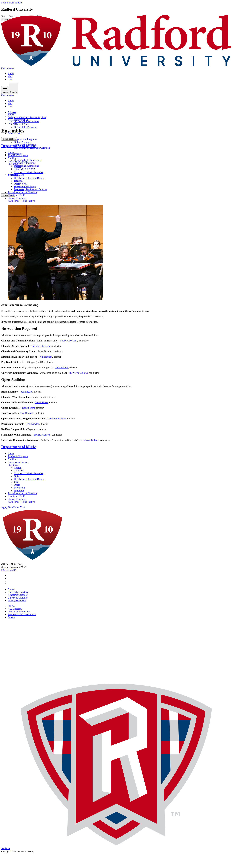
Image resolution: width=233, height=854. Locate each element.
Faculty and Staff (16, 195)
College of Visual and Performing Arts (27, 117)
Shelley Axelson (68, 340)
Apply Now (7, 507)
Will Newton (45, 356)
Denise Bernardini (57, 418)
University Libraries (18, 597)
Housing (18, 180)
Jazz (16, 181)
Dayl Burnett (26, 413)
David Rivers (41, 402)
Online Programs (22, 142)
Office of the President (25, 127)
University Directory (18, 592)
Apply (11, 73)
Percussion (19, 186)
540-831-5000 (8, 569)
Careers (11, 617)
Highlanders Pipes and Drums (29, 178)
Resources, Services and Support (30, 189)
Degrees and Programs (25, 139)
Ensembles (13, 123)
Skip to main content (11, 2)
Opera (17, 183)
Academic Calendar (17, 594)
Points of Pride (21, 124)
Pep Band (19, 189)
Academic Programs (18, 155)
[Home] (116, 65)
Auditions (12, 158)
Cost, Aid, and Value (24, 168)
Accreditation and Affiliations (22, 192)
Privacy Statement (17, 600)
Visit (10, 76)
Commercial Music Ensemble (28, 172)
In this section (9, 139)
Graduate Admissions (24, 163)
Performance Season (18, 161)
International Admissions (26, 165)
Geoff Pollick (61, 367)
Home (11, 114)
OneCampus (7, 68)
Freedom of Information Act (22, 614)
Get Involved (20, 183)
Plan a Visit (19, 507)
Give (10, 79)
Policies (11, 606)
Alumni (11, 589)
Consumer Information (19, 611)
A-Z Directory (15, 608)
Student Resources (17, 198)
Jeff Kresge (26, 391)
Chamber (18, 169)
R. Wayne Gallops (78, 373)
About (12, 112)
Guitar (17, 175)
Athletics (5, 848)
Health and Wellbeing (25, 186)
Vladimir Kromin (41, 346)
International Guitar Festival (22, 201)
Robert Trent (28, 407)
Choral (17, 166)
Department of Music (18, 120)
